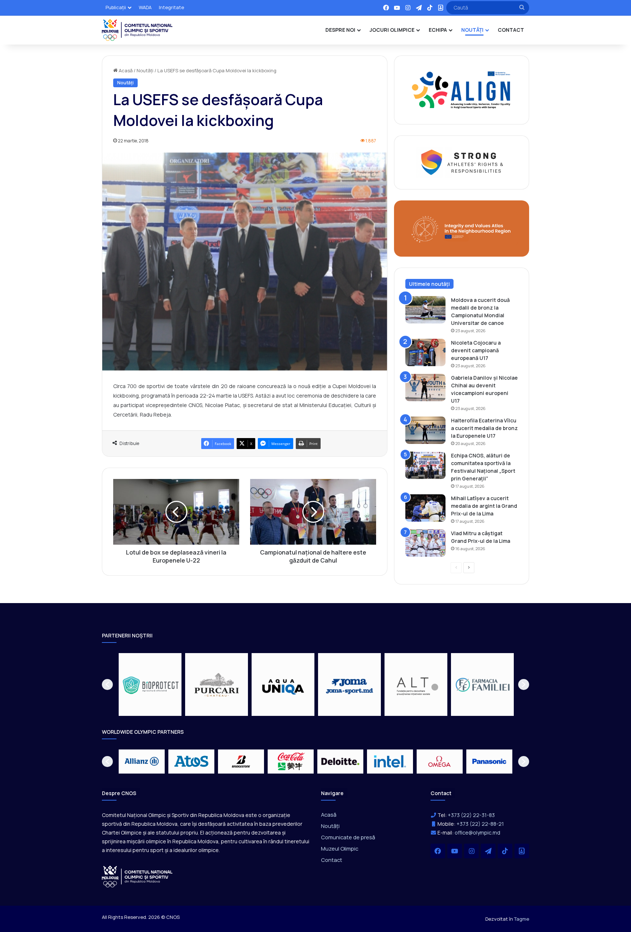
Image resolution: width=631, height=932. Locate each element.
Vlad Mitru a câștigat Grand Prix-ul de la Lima (480, 537)
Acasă (125, 70)
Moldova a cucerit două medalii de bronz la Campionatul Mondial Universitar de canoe (480, 311)
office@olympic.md (477, 832)
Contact (331, 859)
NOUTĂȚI (472, 29)
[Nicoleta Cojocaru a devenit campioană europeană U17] (425, 352)
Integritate (171, 7)
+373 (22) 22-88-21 (480, 823)
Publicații (116, 7)
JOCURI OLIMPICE (392, 29)
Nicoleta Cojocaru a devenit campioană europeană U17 (476, 350)
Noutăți (145, 70)
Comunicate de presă (348, 837)
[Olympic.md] (137, 30)
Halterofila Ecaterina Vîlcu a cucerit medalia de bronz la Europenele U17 (484, 428)
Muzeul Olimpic (339, 848)
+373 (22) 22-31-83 (471, 815)
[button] (107, 684)
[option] (150, 684)
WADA (145, 7)
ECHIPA (438, 29)
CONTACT (511, 29)
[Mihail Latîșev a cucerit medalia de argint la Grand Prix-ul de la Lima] (425, 508)
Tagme (521, 919)
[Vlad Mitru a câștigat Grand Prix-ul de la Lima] (425, 543)
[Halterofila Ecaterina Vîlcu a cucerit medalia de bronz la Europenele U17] (425, 430)
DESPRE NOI (340, 29)
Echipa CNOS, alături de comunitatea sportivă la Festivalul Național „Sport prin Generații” (483, 467)
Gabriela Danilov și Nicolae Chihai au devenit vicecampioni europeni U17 (484, 389)
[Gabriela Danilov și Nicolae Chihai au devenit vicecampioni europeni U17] (425, 387)
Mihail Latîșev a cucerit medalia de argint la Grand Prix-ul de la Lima (484, 506)
